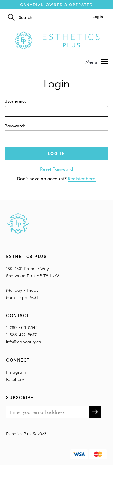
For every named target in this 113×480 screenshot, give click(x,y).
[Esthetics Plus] (56, 40)
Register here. (82, 178)
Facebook (15, 379)
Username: (15, 101)
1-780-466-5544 (22, 327)
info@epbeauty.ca (23, 342)
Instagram (16, 372)
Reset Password (56, 169)
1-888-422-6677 (21, 334)
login (98, 16)
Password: (15, 126)
